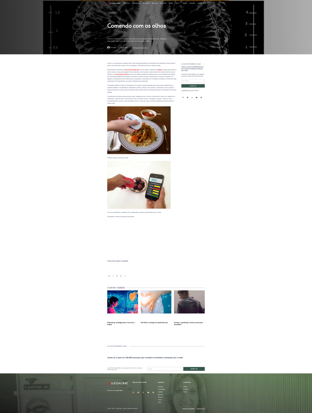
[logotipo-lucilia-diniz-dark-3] (113, 3)
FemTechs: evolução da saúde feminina (154, 322)
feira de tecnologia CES (132, 69)
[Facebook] (187, 97)
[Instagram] (183, 97)
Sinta (159, 402)
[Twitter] (192, 97)
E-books (185, 389)
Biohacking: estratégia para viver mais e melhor (121, 323)
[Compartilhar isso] (109, 276)
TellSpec (159, 69)
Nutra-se (160, 397)
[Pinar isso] (121, 276)
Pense (160, 399)
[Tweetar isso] (113, 276)
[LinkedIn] (201, 97)
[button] (203, 3)
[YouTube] (196, 97)
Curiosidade (161, 389)
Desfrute (160, 392)
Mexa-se (160, 394)
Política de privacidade (189, 408)
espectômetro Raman (122, 74)
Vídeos (185, 386)
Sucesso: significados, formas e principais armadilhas (188, 323)
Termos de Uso (201, 408)
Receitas (160, 386)
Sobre (185, 392)
